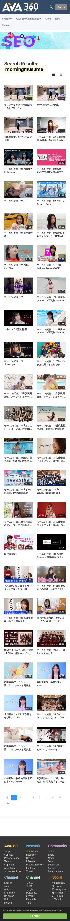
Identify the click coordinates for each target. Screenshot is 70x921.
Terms (7, 861)
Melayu (8, 902)
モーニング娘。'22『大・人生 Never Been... (51, 203)
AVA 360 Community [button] (27, 18)
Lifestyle (30, 861)
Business (31, 854)
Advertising (10, 868)
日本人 (29, 883)
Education (53, 864)
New (57, 18)
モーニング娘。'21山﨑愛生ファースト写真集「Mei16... (51, 331)
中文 (6, 889)
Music (51, 851)
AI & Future (32, 851)
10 (60, 797)
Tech (50, 861)
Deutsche (9, 896)
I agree (35, 916)
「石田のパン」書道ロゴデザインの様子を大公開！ (17, 588)
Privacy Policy (11, 858)
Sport (51, 854)
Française (9, 892)
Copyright (9, 864)
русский (30, 896)
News (51, 858)
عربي (7, 886)
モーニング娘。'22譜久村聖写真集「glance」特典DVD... (18, 459)
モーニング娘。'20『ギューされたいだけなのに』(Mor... (51, 716)
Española (31, 899)
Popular (6, 25)
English (8, 883)
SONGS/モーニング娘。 (49, 104)
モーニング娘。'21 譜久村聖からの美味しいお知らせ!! (51, 588)
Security (30, 858)
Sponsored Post (12, 871)
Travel (29, 871)
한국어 (29, 886)
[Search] (51, 6)
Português (31, 892)
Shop (48, 18)
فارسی (29, 889)
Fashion (30, 868)
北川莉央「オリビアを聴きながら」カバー (17, 716)
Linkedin (59, 896)
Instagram (60, 889)
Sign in (61, 7)
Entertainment (55, 871)
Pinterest (59, 892)
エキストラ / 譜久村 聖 (15, 329)
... (46, 797)
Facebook (59, 883)
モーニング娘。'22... (14, 201)
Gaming (52, 868)
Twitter (58, 886)
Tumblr (58, 899)
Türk (28, 902)
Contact (8, 854)
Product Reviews (35, 864)
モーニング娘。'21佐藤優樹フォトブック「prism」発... (51, 459)
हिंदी (6, 899)
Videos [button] (6, 18)
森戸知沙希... (10, 554)
